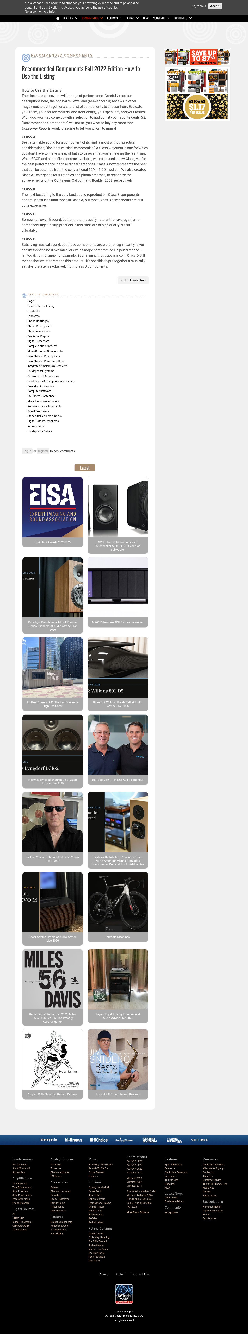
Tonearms (34, 316)
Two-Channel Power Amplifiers (46, 361)
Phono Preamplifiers (40, 326)
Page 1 (32, 301)
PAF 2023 (132, 1206)
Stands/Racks (58, 1203)
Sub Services (209, 1218)
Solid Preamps (20, 1191)
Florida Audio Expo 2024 (140, 1199)
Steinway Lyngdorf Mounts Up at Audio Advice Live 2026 (53, 781)
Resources (180, 18)
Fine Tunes (94, 1260)
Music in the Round (98, 1249)
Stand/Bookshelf (21, 1168)
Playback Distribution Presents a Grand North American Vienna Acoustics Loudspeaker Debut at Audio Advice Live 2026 (118, 862)
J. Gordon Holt (58, 1229)
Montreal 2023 (134, 1178)
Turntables (137, 280)
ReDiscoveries (96, 1214)
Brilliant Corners (97, 1199)
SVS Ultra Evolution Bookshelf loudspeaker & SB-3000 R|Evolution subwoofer (117, 546)
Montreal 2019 (134, 1186)
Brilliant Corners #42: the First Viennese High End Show (52, 704)
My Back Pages (96, 1206)
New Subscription (212, 1206)
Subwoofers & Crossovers (43, 376)
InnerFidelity (57, 1233)
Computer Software (39, 391)
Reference (170, 1168)
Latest (85, 468)
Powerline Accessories (41, 386)
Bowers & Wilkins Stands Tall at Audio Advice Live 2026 (117, 704)
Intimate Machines (118, 937)
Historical (170, 1184)
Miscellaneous (58, 1210)
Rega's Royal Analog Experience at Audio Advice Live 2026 (118, 1016)
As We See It (95, 1191)
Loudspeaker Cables (40, 431)
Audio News (171, 1197)
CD (14, 1214)
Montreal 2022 (134, 1182)
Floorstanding (19, 1164)
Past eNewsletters (174, 1201)
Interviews (170, 1176)
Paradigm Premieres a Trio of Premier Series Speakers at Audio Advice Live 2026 (52, 626)
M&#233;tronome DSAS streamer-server (118, 622)
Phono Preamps (20, 1203)
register (43, 451)
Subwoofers (18, 1172)
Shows (130, 18)
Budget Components (61, 1222)
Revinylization (96, 1222)
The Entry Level (96, 1253)
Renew (206, 1214)
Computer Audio (21, 1225)
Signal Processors (38, 411)
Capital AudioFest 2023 (139, 1203)
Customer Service (212, 1180)
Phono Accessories (39, 331)
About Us (208, 1176)
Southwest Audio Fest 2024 (141, 1191)
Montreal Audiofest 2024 (140, 1195)
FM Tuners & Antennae (41, 396)
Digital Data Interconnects (43, 421)
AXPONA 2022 (134, 1168)
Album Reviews (96, 1172)
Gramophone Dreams (100, 1203)
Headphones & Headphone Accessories (51, 381)
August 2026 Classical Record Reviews (53, 1094)
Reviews (68, 18)
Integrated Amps (21, 1199)
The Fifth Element (98, 1241)
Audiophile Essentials (176, 1172)
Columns (112, 18)
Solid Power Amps (22, 1195)
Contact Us (208, 1172)
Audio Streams (96, 1245)
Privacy (207, 1191)
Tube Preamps (20, 1183)
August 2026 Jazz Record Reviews (118, 1094)
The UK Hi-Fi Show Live (215, 1184)
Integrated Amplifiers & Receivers (47, 366)
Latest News (174, 1193)
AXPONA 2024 (134, 1161)
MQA (167, 1187)
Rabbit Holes (95, 1210)
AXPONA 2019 (134, 1172)
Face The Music (97, 1256)
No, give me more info (40, 12)
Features (93, 1176)
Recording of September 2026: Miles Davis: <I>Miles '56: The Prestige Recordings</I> (52, 1018)
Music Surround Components (45, 351)
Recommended (90, 18)
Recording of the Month (101, 1164)
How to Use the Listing (41, 306)
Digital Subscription (213, 1210)
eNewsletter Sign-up (213, 1168)
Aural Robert (95, 1195)
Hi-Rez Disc (18, 1218)
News (146, 18)
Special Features (173, 1164)
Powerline (56, 1195)
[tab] (84, 467)
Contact (120, 1274)
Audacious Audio (60, 1225)
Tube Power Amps (21, 1187)
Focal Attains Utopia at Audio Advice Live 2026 (53, 938)
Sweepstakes (171, 1212)
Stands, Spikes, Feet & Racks (45, 416)
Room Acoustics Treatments (44, 406)
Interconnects (36, 426)
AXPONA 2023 (134, 1165)
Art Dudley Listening (99, 1237)
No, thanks (198, 6)
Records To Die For (98, 1168)
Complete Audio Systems (42, 346)
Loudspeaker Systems (41, 371)
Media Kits (208, 1187)
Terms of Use (209, 1195)
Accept (215, 6)
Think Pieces (171, 1180)
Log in (27, 451)
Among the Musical (99, 1187)
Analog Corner (96, 1233)
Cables (54, 1187)
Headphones (57, 1206)
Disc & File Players (38, 336)
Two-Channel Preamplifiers (44, 356)
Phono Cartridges (38, 321)
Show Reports (137, 1157)
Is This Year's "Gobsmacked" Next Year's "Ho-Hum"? (53, 859)
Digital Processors (38, 341)
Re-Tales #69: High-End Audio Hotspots (117, 779)
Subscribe (159, 18)
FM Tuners (56, 1176)
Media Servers (19, 1229)
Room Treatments (60, 1199)
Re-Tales (93, 1218)
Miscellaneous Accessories (43, 401)
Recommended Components (62, 55)
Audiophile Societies (213, 1164)
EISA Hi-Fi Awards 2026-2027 (52, 542)
